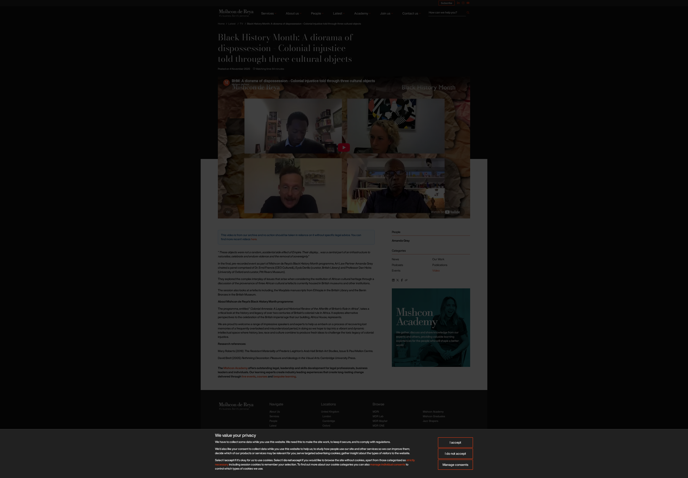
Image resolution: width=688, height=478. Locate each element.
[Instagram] (463, 3)
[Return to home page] (236, 13)
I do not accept (455, 453)
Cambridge (328, 421)
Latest (337, 13)
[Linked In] (458, 3)
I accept (455, 442)
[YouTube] (468, 3)
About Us (274, 411)
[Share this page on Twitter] (397, 280)
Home (221, 23)
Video (436, 270)
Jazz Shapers (430, 421)
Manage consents (455, 464)
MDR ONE (378, 425)
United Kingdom (330, 411)
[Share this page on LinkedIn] (393, 280)
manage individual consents (387, 464)
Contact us (410, 13)
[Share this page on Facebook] (401, 280)
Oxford (326, 425)
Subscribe (446, 3)
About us (292, 13)
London (326, 416)
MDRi (376, 411)
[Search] (468, 13)
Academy (361, 13)
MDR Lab (378, 416)
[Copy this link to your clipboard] (406, 280)
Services (267, 13)
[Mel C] (431, 327)
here (254, 239)
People (316, 13)
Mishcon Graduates (434, 416)
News (395, 259)
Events (396, 270)
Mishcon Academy (433, 411)
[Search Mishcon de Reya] (449, 13)
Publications (439, 265)
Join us (385, 13)
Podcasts (397, 265)
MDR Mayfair (380, 421)
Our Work (438, 259)
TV (241, 23)
